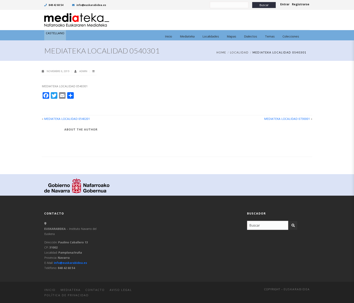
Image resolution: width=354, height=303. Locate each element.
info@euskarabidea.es (91, 5)
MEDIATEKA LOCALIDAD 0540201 (67, 119)
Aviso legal (121, 290)
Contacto (95, 290)
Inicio (50, 290)
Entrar (284, 4)
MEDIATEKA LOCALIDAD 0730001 (287, 119)
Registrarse (300, 4)
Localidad (239, 52)
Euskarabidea (297, 289)
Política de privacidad (66, 295)
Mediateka (70, 290)
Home (221, 52)
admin (83, 71)
